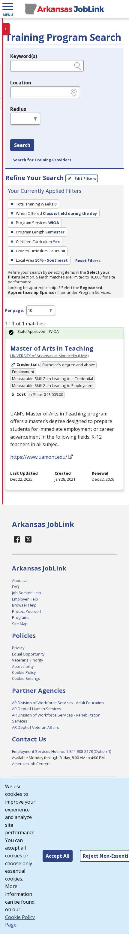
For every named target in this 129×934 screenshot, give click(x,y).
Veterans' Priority (27, 660)
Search (22, 145)
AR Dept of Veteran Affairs (35, 727)
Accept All (58, 856)
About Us (20, 580)
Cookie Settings (26, 678)
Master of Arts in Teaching (51, 348)
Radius (18, 109)
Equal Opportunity (28, 654)
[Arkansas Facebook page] (17, 539)
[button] (8, 9)
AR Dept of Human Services (36, 708)
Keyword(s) (23, 56)
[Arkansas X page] (28, 539)
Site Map (20, 623)
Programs (20, 617)
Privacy (18, 647)
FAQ (15, 586)
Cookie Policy (24, 672)
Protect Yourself (26, 611)
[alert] (64, 333)
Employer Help (25, 599)
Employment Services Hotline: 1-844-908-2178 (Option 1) (61, 751)
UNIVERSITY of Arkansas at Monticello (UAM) (49, 355)
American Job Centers (31, 763)
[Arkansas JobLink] (64, 9)
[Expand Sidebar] (6, 29)
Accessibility (23, 666)
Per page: (14, 310)
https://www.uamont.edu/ (38, 457)
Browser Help (24, 605)
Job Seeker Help (26, 592)
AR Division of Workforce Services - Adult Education (58, 702)
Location (20, 82)
